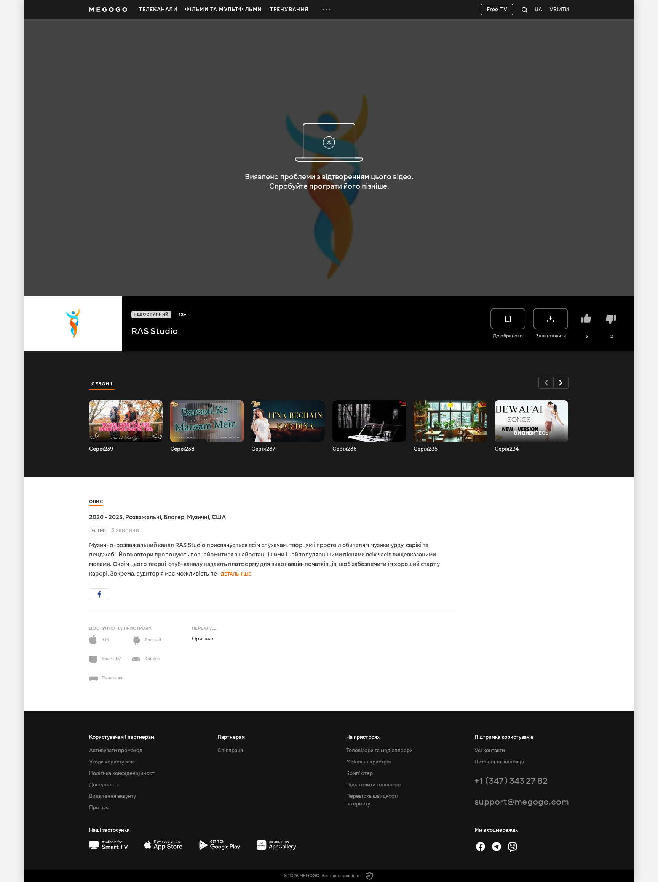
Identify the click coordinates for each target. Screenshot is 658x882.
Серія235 (426, 449)
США (219, 517)
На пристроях (363, 737)
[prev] (546, 383)
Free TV (497, 9)
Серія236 (344, 449)
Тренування (289, 9)
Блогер (174, 517)
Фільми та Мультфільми (223, 9)
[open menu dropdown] (326, 9)
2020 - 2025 (106, 517)
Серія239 (101, 449)
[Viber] (512, 846)
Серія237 (263, 449)
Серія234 (507, 449)
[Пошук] (524, 9)
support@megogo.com (521, 802)
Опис (96, 502)
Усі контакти (489, 750)
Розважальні (143, 517)
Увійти (559, 9)
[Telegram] (496, 846)
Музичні (198, 517)
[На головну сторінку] (108, 9)
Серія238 (182, 449)
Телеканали (158, 9)
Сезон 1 (102, 384)
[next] (561, 383)
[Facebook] (480, 846)
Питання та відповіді (499, 762)
